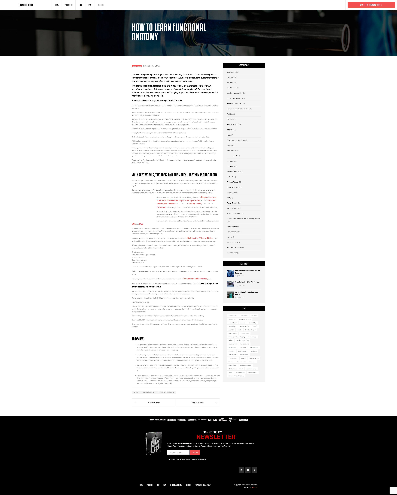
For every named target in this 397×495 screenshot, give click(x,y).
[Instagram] (241, 470)
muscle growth (232, 156)
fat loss (231, 340)
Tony (158, 66)
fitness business (244, 344)
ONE (134, 224)
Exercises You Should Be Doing (238, 109)
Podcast (231, 361)
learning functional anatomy (166, 392)
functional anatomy (148, 392)
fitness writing (232, 347)
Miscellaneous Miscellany (236, 140)
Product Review (232, 182)
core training (232, 326)
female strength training (242, 340)
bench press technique (245, 319)
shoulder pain (232, 368)
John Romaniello (242, 351)
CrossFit (255, 326)
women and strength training (236, 375)
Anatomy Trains (194, 203)
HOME (57, 5)
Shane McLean (232, 365)
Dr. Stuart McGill (244, 333)
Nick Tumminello (233, 358)
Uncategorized (232, 232)
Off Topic (230, 166)
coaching (230, 82)
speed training (232, 208)
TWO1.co (254, 487)
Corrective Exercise (234, 98)
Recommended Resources (195, 278)
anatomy (136, 392)
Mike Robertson (244, 354)
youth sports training (234, 247)
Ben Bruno (254, 315)
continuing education (234, 93)
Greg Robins (243, 347)
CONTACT (101, 5)
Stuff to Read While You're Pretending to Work (243, 219)
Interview (230, 130)
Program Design (233, 187)
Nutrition (230, 161)
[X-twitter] (254, 470)
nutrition (243, 358)
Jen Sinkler (231, 351)
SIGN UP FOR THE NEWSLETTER (370, 5)
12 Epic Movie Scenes (154, 402)
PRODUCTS (68, 5)
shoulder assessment (245, 365)
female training (232, 344)
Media (229, 135)
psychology (231, 192)
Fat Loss (230, 119)
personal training (233, 171)
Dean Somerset (233, 333)
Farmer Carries (252, 337)
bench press (232, 319)
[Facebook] (248, 470)
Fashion (230, 114)
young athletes (232, 242)
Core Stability (252, 322)
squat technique (240, 372)
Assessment (231, 72)
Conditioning (231, 88)
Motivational (231, 151)
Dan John (231, 330)
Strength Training (233, 213)
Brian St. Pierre (232, 322)
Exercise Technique (234, 103)
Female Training (232, 124)
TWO (141, 224)
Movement (161, 207)
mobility (230, 145)
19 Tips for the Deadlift (198, 402)
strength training (252, 372)
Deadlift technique (250, 330)
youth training (232, 253)
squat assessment (251, 368)
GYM (89, 5)
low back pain (232, 354)
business (230, 77)
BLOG (80, 5)
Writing (229, 237)
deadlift (239, 330)
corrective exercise (244, 326)
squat (241, 368)
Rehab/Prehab (137, 66)
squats (230, 372)
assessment (244, 315)
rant (228, 198)
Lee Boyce (254, 351)
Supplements (232, 226)
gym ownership (254, 347)
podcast (230, 177)
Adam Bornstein (233, 315)
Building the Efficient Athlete (200, 238)
